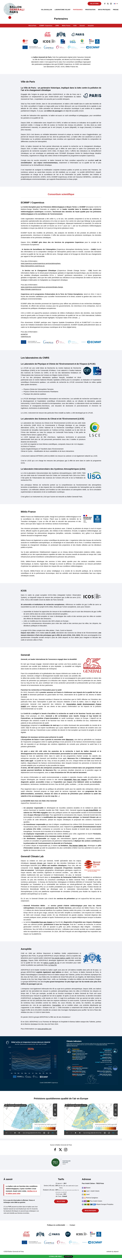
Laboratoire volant (62, 9)
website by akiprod (112, 1251)
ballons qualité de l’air (51, 963)
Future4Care (25, 725)
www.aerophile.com (44, 1029)
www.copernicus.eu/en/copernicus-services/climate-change (42, 287)
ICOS (74, 25)
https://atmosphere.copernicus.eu (33, 266)
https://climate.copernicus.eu (31, 289)
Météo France (66, 25)
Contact (72, 1225)
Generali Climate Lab (38, 863)
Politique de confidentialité (56, 1225)
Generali (82, 25)
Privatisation (90, 9)
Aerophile (91, 25)
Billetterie (94, 3)
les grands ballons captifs (61, 958)
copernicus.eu (26, 336)
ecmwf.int (24, 334)
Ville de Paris (32, 25)
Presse (115, 9)
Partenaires (78, 9)
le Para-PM (52, 965)
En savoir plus (68, 1256)
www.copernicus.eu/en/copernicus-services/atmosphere (40, 263)
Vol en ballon (46, 9)
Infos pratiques (104, 9)
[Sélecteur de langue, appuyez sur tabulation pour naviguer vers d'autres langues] (115, 3)
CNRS (57, 25)
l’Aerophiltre (56, 1005)
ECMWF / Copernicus (45, 25)
